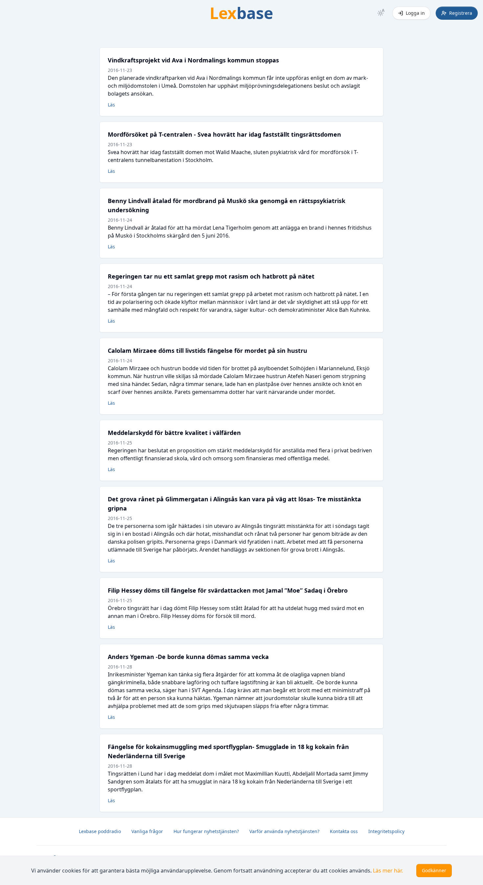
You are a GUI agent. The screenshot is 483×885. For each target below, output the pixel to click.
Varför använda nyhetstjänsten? (284, 831)
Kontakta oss (344, 831)
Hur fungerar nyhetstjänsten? (206, 831)
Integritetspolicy (386, 831)
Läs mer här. (388, 870)
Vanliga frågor (147, 831)
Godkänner (434, 870)
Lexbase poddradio (100, 831)
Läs (111, 105)
